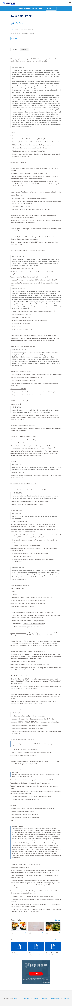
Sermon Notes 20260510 (54, 953)
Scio (13, 955)
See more (58, 920)
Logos (15, 998)
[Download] (25, 933)
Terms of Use (55, 998)
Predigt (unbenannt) (18, 953)
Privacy (44, 998)
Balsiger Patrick (33, 955)
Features (26, 998)
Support (66, 998)
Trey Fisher (19, 23)
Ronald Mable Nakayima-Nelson (54, 955)
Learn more (51, 8)
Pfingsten (32, 953)
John (12, 29)
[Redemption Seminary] (36, 972)
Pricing (35, 998)
